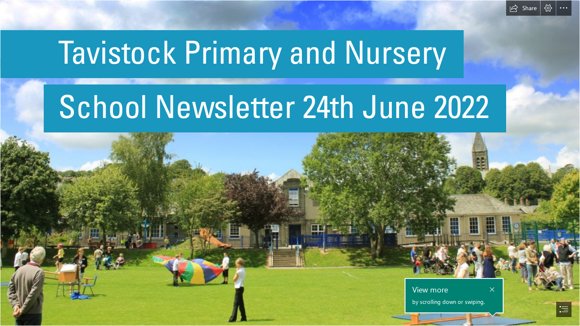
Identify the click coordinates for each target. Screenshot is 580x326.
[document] (290, 163)
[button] (523, 8)
